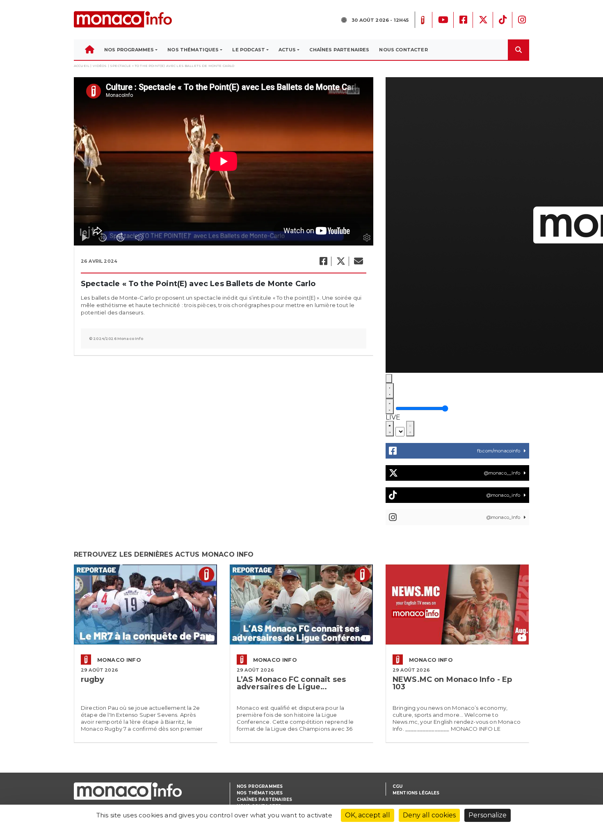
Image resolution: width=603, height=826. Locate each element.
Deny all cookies (429, 815)
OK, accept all (367, 815)
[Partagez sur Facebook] (323, 261)
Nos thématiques (260, 793)
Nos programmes (260, 786)
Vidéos (100, 66)
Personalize (487, 815)
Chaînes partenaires (264, 799)
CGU (397, 786)
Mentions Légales (416, 793)
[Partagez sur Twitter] (340, 261)
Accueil (81, 66)
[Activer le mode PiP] (390, 428)
